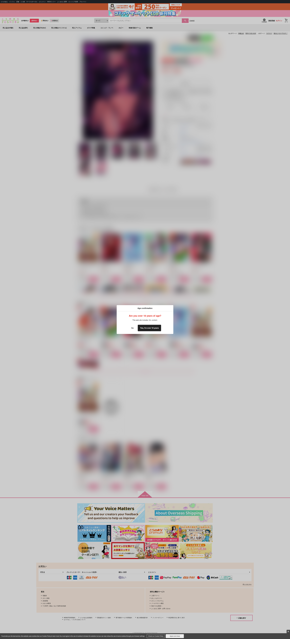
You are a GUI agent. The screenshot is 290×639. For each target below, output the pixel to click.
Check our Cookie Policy (155, 636)
